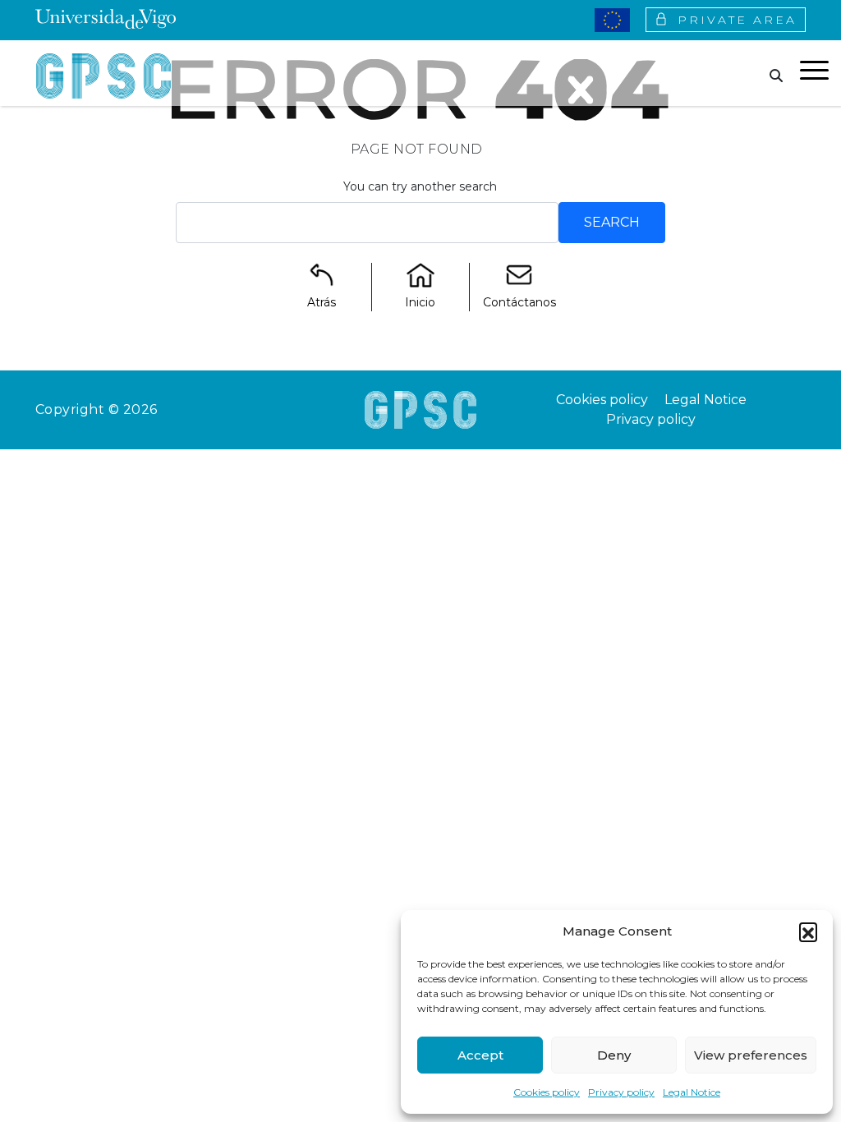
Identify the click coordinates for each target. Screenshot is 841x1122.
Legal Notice (691, 1092)
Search (612, 222)
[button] (808, 931)
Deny (614, 1055)
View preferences (750, 1055)
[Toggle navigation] (814, 73)
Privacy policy (621, 1092)
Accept (480, 1055)
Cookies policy (546, 1092)
